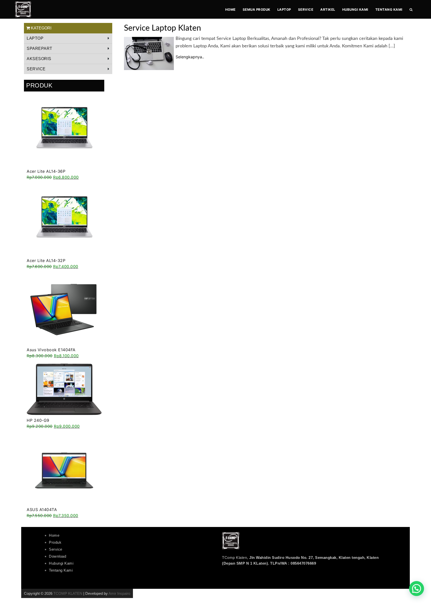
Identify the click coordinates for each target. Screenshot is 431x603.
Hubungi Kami (355, 9)
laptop (284, 9)
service (36, 69)
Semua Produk (256, 9)
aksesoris (39, 59)
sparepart (39, 48)
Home (230, 9)
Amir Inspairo (119, 593)
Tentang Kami (389, 9)
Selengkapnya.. (190, 56)
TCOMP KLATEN (67, 593)
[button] (416, 588)
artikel (327, 9)
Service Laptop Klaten (162, 28)
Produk (55, 542)
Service (306, 9)
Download (57, 556)
